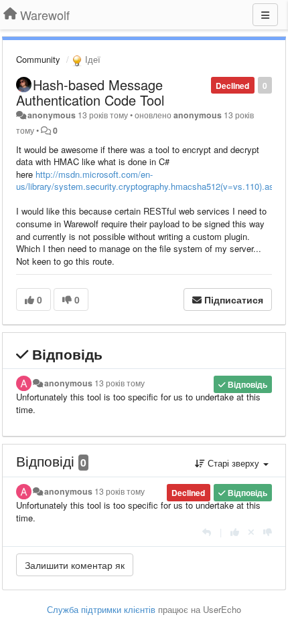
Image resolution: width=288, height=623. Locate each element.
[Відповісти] (206, 531)
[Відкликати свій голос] (251, 531)
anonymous (51, 115)
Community (38, 59)
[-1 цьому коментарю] (267, 531)
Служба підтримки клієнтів (101, 609)
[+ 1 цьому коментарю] (234, 531)
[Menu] (265, 14)
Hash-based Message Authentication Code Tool (90, 92)
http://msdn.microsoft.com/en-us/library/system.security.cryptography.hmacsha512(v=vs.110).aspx (149, 180)
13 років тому (119, 383)
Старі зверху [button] (233, 463)
